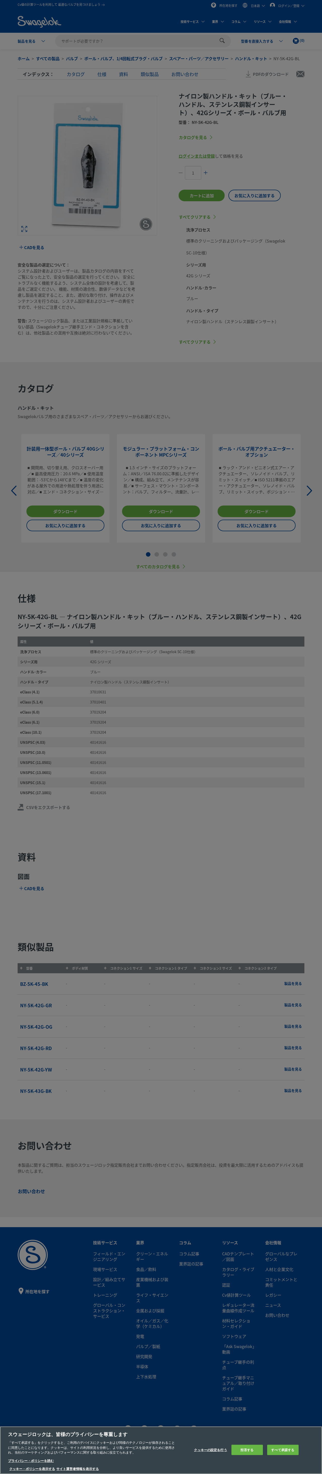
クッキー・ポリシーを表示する (32, 1468)
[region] (161, 1450)
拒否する (247, 1449)
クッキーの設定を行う (210, 1449)
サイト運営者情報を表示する (77, 1468)
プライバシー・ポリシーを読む (31, 1460)
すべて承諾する (282, 1449)
